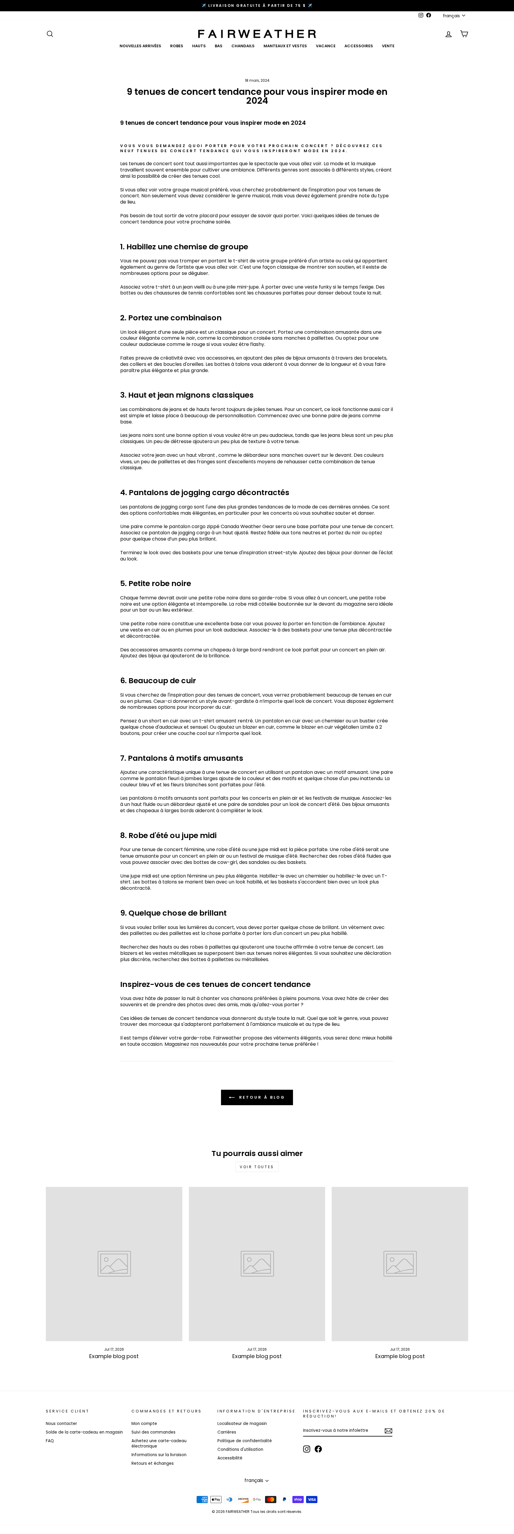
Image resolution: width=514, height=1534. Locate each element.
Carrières (226, 1432)
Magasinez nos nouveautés (195, 1044)
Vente (388, 46)
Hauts (199, 46)
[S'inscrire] (388, 1430)
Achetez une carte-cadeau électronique (159, 1443)
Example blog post (114, 1356)
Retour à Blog (261, 1097)
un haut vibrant (197, 455)
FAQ (50, 1441)
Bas (218, 46)
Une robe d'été (347, 850)
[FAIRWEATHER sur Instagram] (306, 1449)
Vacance (326, 46)
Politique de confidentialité (244, 1441)
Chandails (243, 46)
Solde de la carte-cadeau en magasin (84, 1432)
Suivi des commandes (153, 1432)
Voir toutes (257, 1166)
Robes (176, 46)
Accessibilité (229, 1458)
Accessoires (358, 46)
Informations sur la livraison (159, 1455)
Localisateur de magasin (242, 1423)
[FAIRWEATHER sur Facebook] (318, 1449)
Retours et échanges (152, 1463)
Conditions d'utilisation (240, 1449)
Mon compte (144, 1423)
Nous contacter (61, 1423)
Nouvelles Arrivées (140, 46)
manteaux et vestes (285, 46)
